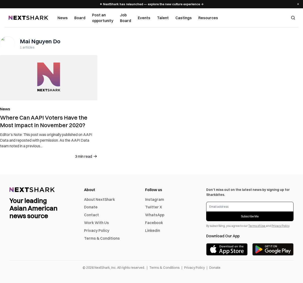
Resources (208, 17)
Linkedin (152, 230)
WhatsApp (154, 214)
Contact (91, 214)
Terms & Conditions (102, 238)
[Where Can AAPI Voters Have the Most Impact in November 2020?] (48, 77)
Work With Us (96, 222)
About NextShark (99, 199)
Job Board (125, 18)
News (63, 17)
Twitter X (153, 207)
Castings (183, 17)
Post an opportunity (102, 18)
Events (144, 17)
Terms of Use (257, 226)
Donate (91, 207)
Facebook (154, 222)
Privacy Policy (96, 230)
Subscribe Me (250, 216)
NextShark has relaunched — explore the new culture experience (152, 4)
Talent (163, 17)
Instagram (154, 199)
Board (79, 17)
